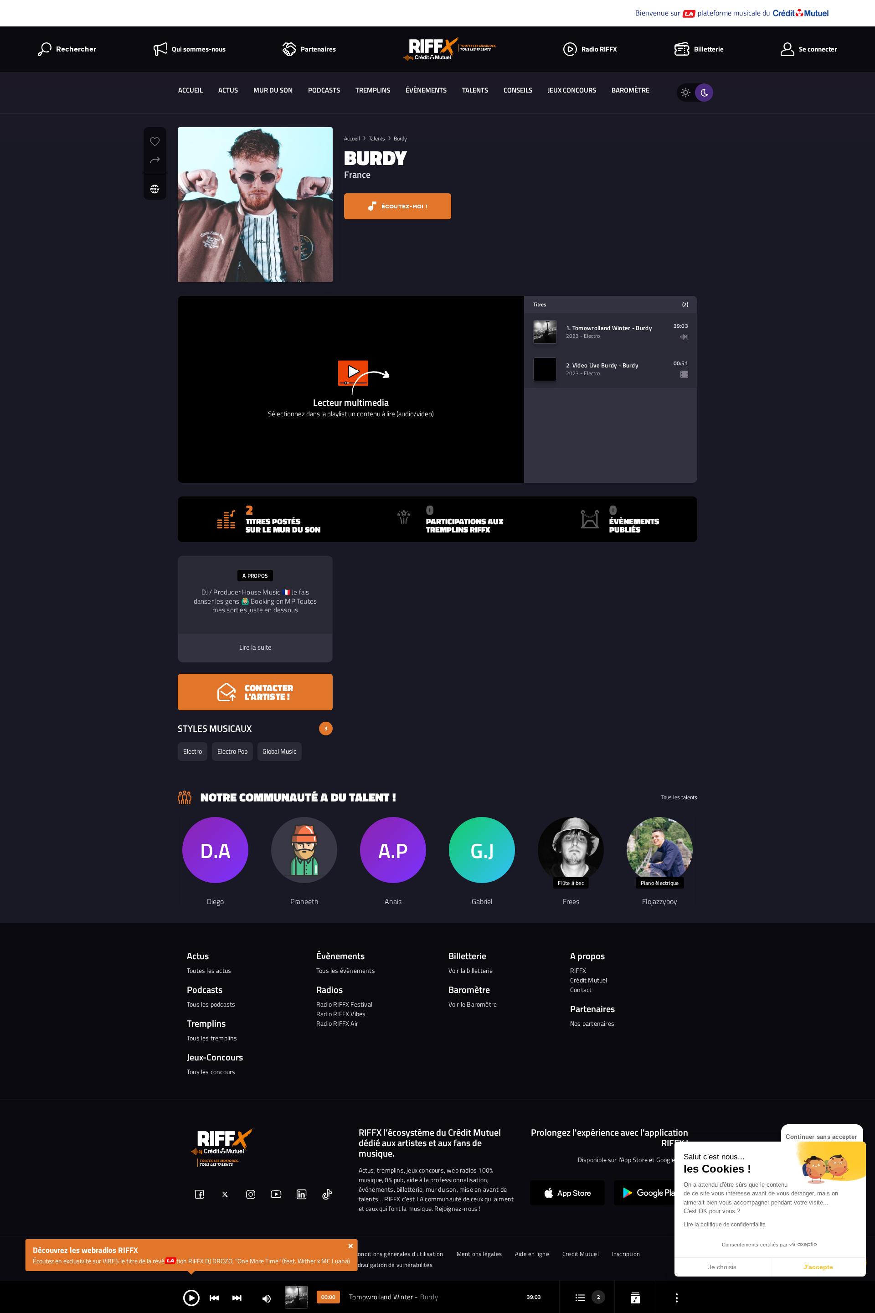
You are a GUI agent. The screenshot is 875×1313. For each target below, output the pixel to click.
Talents (475, 90)
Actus (228, 90)
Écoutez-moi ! (403, 206)
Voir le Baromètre (472, 1004)
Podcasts (324, 90)
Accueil (190, 90)
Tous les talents (679, 797)
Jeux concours (572, 90)
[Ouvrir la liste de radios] (635, 1297)
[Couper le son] (266, 1298)
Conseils (518, 90)
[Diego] (215, 850)
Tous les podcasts (211, 1004)
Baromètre (630, 90)
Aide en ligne (532, 1254)
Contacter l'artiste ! (269, 692)
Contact (581, 989)
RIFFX (578, 970)
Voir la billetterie (470, 970)
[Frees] (570, 850)
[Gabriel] (482, 850)
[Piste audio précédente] (214, 1297)
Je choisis (722, 1267)
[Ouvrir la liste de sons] (580, 1297)
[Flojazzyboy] (659, 850)
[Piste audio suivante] (237, 1297)
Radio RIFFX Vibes (340, 1013)
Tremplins (372, 90)
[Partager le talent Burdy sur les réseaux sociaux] (155, 158)
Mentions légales (479, 1254)
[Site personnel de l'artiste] (155, 189)
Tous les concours (211, 1071)
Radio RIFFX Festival (344, 1004)
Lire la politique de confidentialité (725, 1224)
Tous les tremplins (212, 1038)
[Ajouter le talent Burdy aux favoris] (155, 140)
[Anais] (393, 850)
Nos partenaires (592, 1023)
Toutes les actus (209, 970)
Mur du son (273, 90)
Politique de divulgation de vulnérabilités (378, 1265)
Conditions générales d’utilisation (399, 1254)
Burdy (400, 138)
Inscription (626, 1254)
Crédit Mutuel (588, 980)
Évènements (426, 90)
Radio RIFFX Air (337, 1023)
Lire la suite (255, 647)
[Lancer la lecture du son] (191, 1297)
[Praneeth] (304, 850)
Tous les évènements (345, 970)
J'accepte (818, 1267)
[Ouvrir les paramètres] (676, 1297)
